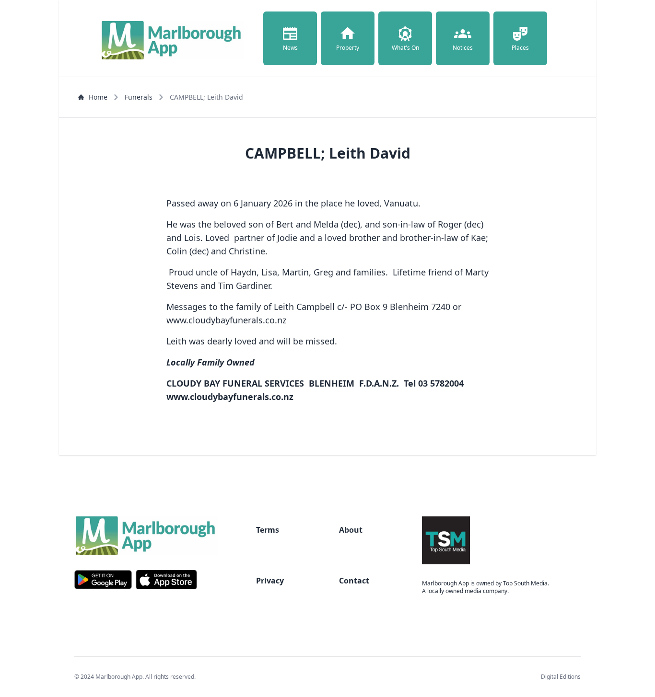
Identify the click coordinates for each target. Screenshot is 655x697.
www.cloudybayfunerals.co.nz (229, 396)
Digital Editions (561, 677)
